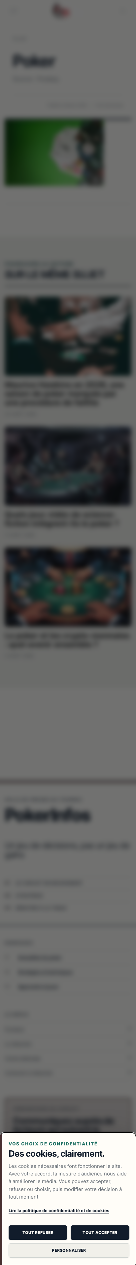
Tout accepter (100, 1232)
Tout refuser (37, 1232)
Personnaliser (69, 1250)
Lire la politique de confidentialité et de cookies (59, 1210)
